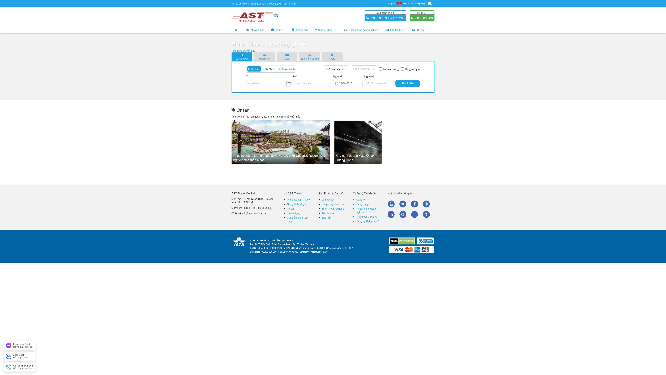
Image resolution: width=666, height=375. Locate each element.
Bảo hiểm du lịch (310, 58)
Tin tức (420, 30)
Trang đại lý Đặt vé (366, 216)
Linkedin (391, 214)
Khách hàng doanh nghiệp (363, 30)
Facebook (414, 204)
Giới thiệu (395, 30)
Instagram (426, 204)
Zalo (414, 214)
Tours (332, 58)
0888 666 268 (423, 18)
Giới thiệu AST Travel (298, 199)
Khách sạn (301, 30)
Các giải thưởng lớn (297, 204)
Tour (278, 30)
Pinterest (402, 214)
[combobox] (248, 83)
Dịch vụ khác (325, 30)
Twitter (402, 204)
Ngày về (369, 76)
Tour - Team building (333, 208)
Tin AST (291, 208)
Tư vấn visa (328, 213)
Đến (295, 76)
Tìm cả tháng (391, 69)
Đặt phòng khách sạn (333, 204)
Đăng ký (360, 199)
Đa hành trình (286, 69)
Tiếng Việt (396, 3)
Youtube (391, 204)
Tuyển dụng (293, 213)
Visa (287, 58)
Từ (247, 76)
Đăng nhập (362, 204)
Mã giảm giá (412, 69)
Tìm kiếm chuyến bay (243, 50)
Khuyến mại (257, 30)
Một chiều (254, 69)
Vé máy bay (242, 58)
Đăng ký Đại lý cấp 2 (367, 221)
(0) (432, 3)
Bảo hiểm (327, 217)
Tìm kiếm (408, 83)
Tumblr (426, 214)
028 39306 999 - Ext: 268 (386, 18)
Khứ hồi (269, 69)
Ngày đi (337, 76)
